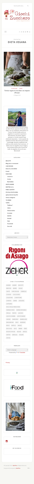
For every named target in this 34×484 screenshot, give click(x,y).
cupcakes (9, 303)
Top (28, 468)
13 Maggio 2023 (17, 95)
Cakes (9, 208)
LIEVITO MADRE (10, 184)
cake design (15, 291)
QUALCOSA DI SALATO (12, 195)
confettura (18, 297)
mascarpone (10, 322)
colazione (9, 297)
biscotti (20, 285)
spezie (25, 331)
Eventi (7, 171)
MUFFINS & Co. (10, 187)
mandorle (15, 319)
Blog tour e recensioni (12, 163)
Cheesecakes (11, 210)
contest (8, 300)
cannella (23, 291)
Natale (20, 325)
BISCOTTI (8, 161)
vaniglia (14, 334)
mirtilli (14, 325)
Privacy (8, 362)
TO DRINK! (8, 200)
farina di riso (10, 310)
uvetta (8, 334)
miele (8, 325)
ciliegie (8, 294)
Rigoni (19, 331)
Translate (22, 352)
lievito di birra (10, 316)
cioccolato (16, 294)
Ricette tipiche (10, 331)
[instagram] (7, 441)
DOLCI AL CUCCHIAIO (11, 169)
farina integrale (21, 310)
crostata (21, 300)
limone (8, 319)
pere (25, 328)
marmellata (23, 319)
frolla (8, 313)
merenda (22, 322)
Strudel (9, 218)
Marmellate (10, 182)
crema (15, 300)
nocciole (9, 328)
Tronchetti (10, 224)
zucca (8, 337)
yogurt (21, 334)
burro (15, 288)
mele (17, 322)
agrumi (8, 285)
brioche (8, 288)
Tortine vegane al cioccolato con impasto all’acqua (17, 92)
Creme (9, 179)
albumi (14, 285)
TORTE (20, 88)
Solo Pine (15, 465)
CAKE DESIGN (9, 166)
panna (20, 328)
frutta (14, 313)
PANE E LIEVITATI (10, 189)
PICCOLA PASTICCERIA (12, 192)
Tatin (8, 221)
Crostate (9, 213)
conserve (10, 176)
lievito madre (21, 316)
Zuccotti (9, 226)
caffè (8, 291)
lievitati (20, 313)
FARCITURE (9, 174)
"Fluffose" (14, 88)
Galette (9, 216)
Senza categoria (10, 197)
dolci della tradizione (13, 307)
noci (15, 328)
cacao (20, 288)
